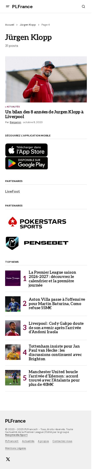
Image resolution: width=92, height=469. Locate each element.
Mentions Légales (15, 448)
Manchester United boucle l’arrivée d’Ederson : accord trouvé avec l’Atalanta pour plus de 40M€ (54, 378)
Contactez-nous (62, 441)
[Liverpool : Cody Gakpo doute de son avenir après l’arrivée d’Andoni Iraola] (13, 328)
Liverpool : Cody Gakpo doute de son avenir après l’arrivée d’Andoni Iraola (56, 328)
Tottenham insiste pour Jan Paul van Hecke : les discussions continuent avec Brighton (55, 352)
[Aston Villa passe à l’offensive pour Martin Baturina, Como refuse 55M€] (13, 304)
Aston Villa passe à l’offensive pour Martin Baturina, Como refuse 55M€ (57, 303)
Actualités (13, 107)
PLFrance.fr (12, 441)
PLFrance (22, 6)
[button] (7, 6)
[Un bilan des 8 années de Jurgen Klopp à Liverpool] (46, 79)
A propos (43, 441)
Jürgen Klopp (28, 24)
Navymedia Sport (16, 435)
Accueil (9, 24)
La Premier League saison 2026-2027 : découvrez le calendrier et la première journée (52, 278)
